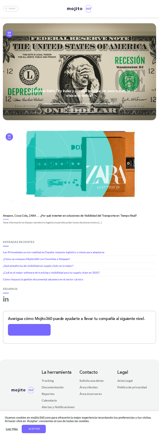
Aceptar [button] (34, 429)
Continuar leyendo (79, 110)
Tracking (48, 380)
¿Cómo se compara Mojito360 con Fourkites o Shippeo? (36, 259)
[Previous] (10, 71)
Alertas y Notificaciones (58, 407)
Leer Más (12, 429)
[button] (10, 8)
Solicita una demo (92, 380)
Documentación (53, 387)
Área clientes (89, 387)
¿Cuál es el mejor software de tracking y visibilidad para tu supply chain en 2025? (51, 272)
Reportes (48, 394)
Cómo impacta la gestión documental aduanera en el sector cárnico (43, 279)
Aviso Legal (125, 380)
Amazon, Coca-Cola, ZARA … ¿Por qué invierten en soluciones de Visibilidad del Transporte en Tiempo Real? (70, 215)
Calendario (49, 400)
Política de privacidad (132, 387)
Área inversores (91, 394)
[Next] (148, 71)
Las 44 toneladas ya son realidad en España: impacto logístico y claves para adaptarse (53, 252)
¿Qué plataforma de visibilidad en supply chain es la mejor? (38, 265)
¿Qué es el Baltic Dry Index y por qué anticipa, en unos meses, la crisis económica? (79, 93)
